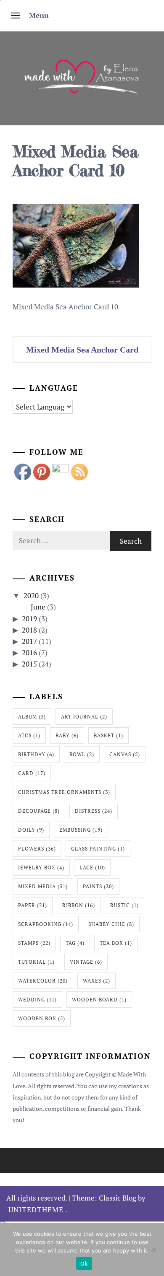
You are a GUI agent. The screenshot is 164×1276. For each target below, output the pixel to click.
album (32, 716)
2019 (29, 618)
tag (75, 943)
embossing (81, 830)
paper (32, 905)
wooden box (41, 1018)
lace (92, 867)
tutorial (36, 962)
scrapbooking (45, 924)
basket (108, 735)
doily (31, 830)
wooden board (99, 999)
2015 (29, 664)
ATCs (29, 735)
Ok (84, 1263)
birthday (36, 754)
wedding (37, 999)
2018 (29, 630)
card (31, 773)
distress (93, 811)
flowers (37, 848)
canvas (124, 754)
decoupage (39, 811)
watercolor (43, 981)
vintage (86, 962)
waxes (96, 981)
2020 (31, 595)
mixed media (43, 886)
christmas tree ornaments (64, 792)
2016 (29, 652)
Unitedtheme (35, 1209)
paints (98, 886)
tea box (116, 943)
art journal (84, 716)
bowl (81, 754)
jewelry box (41, 867)
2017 (29, 641)
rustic (124, 905)
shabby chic (111, 924)
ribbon (78, 905)
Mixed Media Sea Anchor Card (82, 349)
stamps (34, 943)
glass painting (98, 848)
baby (67, 735)
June (38, 607)
